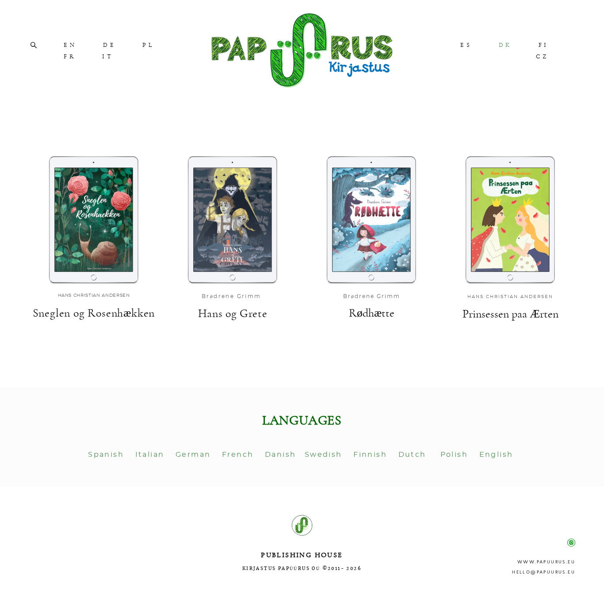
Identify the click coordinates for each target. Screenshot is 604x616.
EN (70, 45)
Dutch (412, 454)
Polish (454, 454)
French (239, 454)
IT (107, 57)
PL (148, 45)
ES (466, 45)
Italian (149, 454)
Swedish (325, 454)
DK (505, 45)
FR (70, 57)
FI (544, 45)
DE (109, 45)
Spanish (104, 454)
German (193, 454)
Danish (280, 454)
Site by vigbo (302, 595)
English (497, 454)
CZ (542, 57)
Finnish (370, 454)
